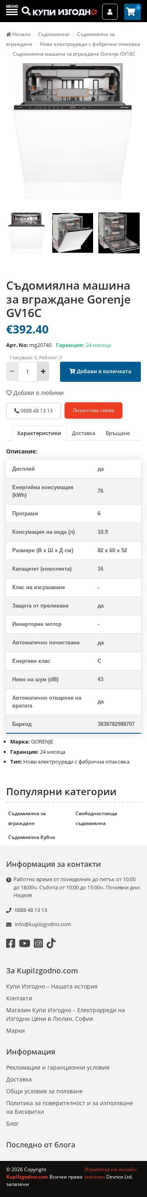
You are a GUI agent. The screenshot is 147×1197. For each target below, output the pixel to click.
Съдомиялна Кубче (31, 837)
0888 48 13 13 (36, 410)
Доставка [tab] (83, 433)
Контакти (19, 998)
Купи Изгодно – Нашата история (52, 986)
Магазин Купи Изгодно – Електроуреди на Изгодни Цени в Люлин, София (65, 1014)
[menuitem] (26, 241)
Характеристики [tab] (39, 433)
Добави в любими (38, 393)
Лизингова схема (93, 410)
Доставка (19, 1079)
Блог (12, 1123)
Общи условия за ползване (44, 1091)
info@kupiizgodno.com (43, 924)
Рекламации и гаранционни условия (57, 1067)
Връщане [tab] (118, 433)
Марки (15, 1030)
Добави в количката (103, 371)
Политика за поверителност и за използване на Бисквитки (69, 1107)
